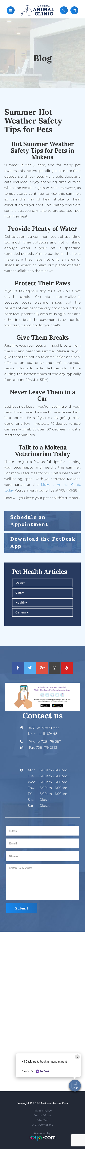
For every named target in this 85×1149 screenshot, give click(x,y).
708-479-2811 (51, 742)
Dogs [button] (19, 583)
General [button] (20, 612)
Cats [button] (18, 592)
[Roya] (42, 1138)
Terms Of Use (42, 1115)
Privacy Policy (42, 1110)
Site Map (42, 1120)
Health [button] (20, 602)
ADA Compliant (42, 1124)
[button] (75, 1086)
